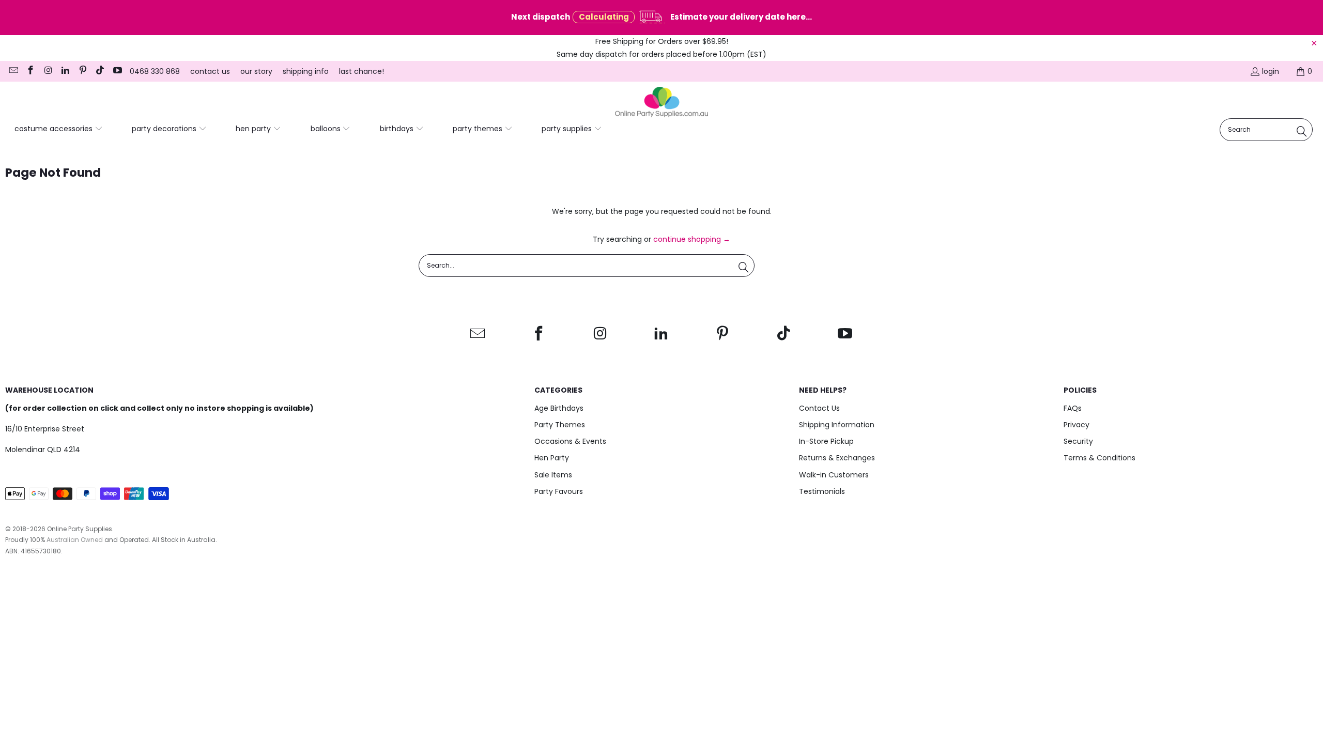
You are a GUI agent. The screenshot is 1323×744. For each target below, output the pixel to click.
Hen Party (551, 458)
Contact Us (819, 408)
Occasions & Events (570, 441)
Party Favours (558, 491)
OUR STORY (256, 71)
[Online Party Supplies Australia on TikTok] (100, 71)
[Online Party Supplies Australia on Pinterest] (82, 71)
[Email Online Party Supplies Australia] (13, 71)
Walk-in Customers (834, 475)
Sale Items (553, 475)
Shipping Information (836, 425)
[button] (58, 129)
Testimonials (822, 491)
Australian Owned (75, 539)
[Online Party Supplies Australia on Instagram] (47, 71)
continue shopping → (691, 239)
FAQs (1073, 408)
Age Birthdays (558, 408)
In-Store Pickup (826, 441)
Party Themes (559, 425)
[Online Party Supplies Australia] (661, 102)
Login (1270, 71)
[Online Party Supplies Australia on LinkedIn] (65, 71)
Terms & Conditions (1099, 458)
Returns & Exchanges (837, 458)
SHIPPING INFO (306, 71)
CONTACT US (210, 71)
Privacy (1076, 425)
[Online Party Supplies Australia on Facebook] (30, 71)
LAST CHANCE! (361, 71)
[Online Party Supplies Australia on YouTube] (117, 71)
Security (1078, 441)
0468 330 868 (155, 71)
